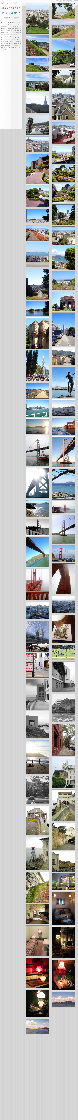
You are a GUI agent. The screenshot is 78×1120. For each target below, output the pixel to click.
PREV (6, 17)
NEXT (16, 17)
